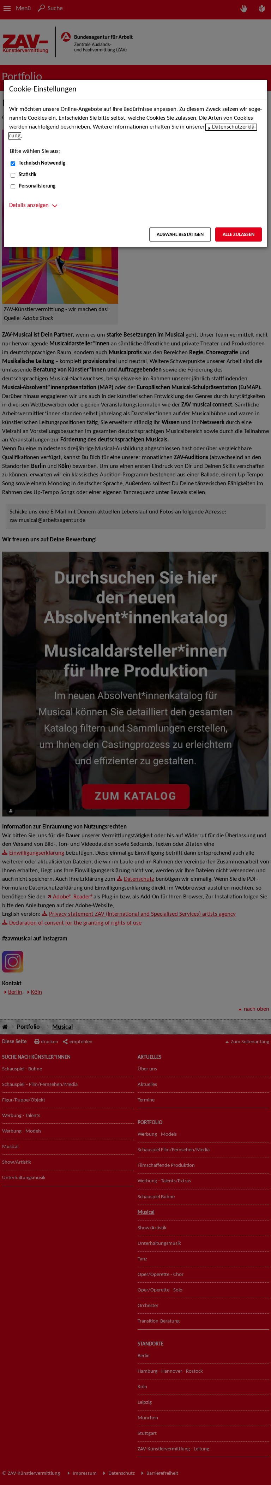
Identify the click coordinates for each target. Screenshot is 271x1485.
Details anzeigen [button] (29, 205)
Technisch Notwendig (42, 163)
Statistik (27, 175)
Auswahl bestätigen (180, 234)
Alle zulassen (238, 234)
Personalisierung (37, 186)
